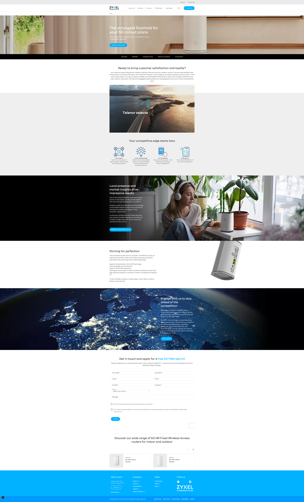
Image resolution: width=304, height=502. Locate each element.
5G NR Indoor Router (130, 461)
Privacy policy (176, 499)
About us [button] (132, 8)
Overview (124, 57)
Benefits (135, 57)
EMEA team (158, 8)
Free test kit (179, 57)
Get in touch (166, 338)
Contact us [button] (116, 487)
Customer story (148, 57)
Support (135, 489)
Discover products (164, 57)
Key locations (115, 492)
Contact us (189, 8)
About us (135, 481)
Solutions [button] (141, 8)
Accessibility (184, 499)
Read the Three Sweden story (121, 229)
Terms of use (166, 499)
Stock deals (169, 8)
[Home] (114, 8)
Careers (135, 483)
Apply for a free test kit (118, 45)
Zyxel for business (138, 491)
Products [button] (150, 8)
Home (110, 13)
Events (157, 483)
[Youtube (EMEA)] (190, 481)
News (156, 486)
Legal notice (157, 499)
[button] (179, 8)
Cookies (192, 499)
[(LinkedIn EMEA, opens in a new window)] (178, 481)
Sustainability (137, 486)
